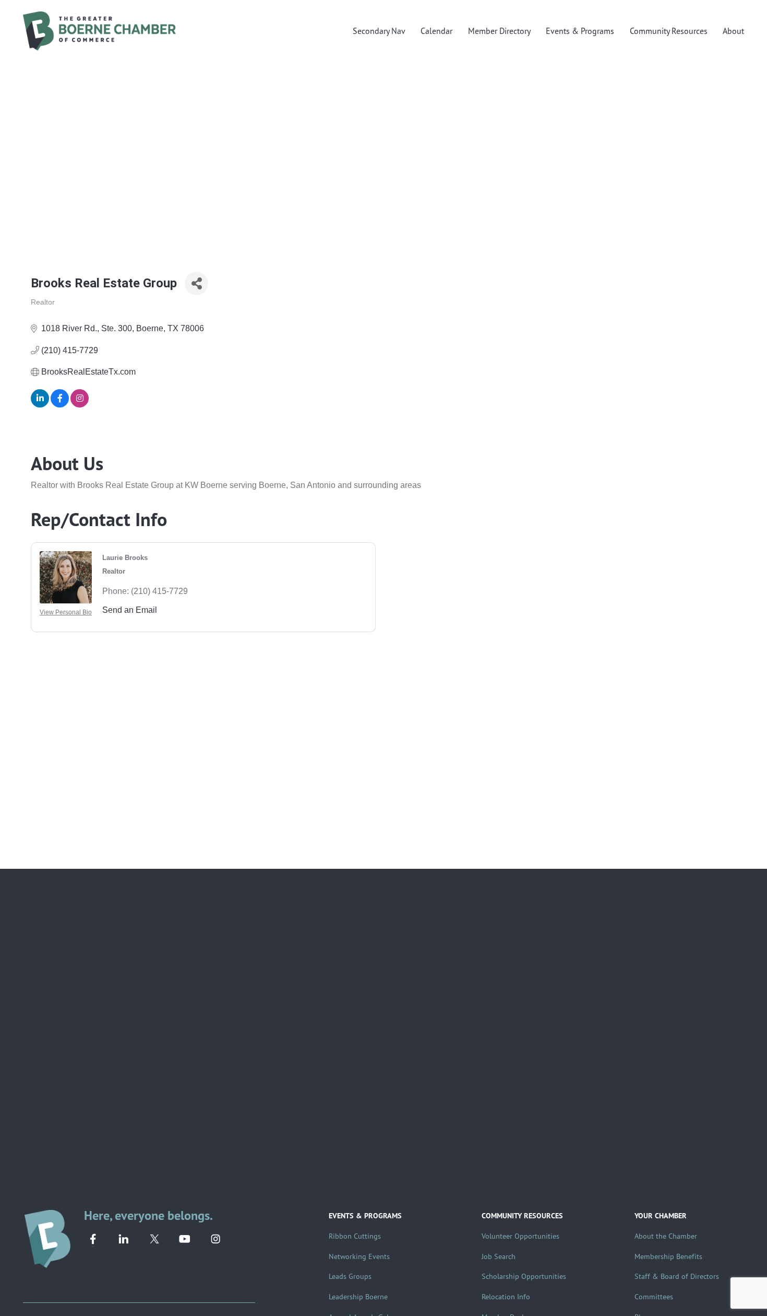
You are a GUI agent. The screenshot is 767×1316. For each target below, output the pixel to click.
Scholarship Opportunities (524, 1276)
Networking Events (359, 1256)
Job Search (499, 1256)
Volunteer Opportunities (520, 1235)
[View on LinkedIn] (40, 404)
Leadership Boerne (358, 1296)
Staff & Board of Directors (676, 1276)
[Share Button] (196, 283)
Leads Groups (350, 1276)
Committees (653, 1296)
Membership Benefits (668, 1256)
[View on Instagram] (79, 404)
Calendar (436, 31)
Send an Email (129, 609)
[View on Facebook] (60, 404)
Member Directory (499, 31)
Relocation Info (506, 1296)
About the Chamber (665, 1235)
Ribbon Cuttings (355, 1235)
